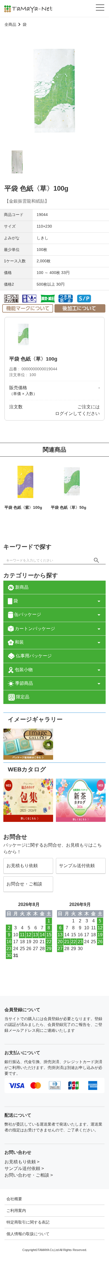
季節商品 (23, 683)
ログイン (64, 413)
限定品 (22, 696)
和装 (19, 642)
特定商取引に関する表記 (27, 1222)
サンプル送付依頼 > (24, 1168)
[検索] (96, 560)
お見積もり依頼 (22, 865)
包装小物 (23, 669)
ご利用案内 (16, 1210)
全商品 (10, 24)
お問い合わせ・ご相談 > (28, 1175)
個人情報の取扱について (27, 1234)
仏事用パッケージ (33, 655)
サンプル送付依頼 (77, 865)
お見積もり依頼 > (21, 1161)
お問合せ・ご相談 (24, 884)
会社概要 (14, 1199)
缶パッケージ (27, 614)
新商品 (21, 587)
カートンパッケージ (34, 628)
